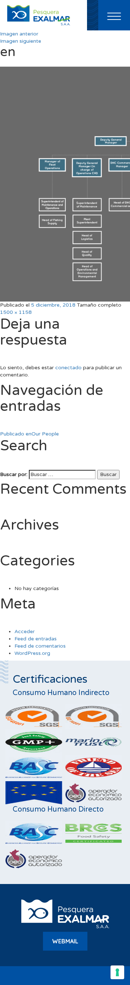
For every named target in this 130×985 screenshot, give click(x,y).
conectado (68, 368)
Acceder (24, 631)
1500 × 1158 (16, 312)
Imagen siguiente (20, 41)
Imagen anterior (19, 34)
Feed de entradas (35, 639)
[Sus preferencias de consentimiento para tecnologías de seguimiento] (117, 972)
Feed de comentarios (40, 646)
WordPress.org (32, 653)
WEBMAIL (65, 941)
